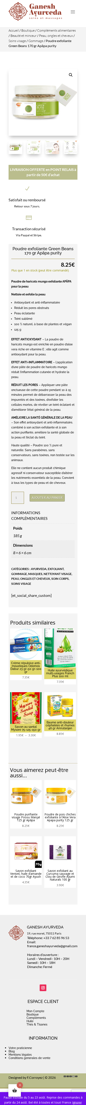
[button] (71, 75)
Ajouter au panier (47, 497)
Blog (12, 1051)
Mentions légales (20, 1054)
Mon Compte (35, 1011)
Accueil (14, 30)
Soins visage (17, 41)
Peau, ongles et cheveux (56, 36)
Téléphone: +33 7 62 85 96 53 (48, 938)
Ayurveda (39, 569)
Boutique (28, 30)
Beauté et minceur (23, 36)
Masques (35, 574)
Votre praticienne (20, 1048)
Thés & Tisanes (37, 1024)
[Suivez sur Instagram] (43, 987)
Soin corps (60, 578)
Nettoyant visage (58, 574)
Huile (30, 1021)
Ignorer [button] (77, 1102)
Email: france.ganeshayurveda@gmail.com (52, 944)
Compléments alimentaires (56, 30)
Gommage (35, 41)
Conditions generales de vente (29, 1058)
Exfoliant (56, 569)
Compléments (36, 1017)
